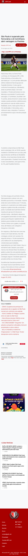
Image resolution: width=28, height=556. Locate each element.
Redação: (6, 45)
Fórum (3, 531)
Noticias (4, 525)
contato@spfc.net (6, 534)
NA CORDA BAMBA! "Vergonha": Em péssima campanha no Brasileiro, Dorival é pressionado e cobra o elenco (13, 325)
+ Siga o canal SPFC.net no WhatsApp (11, 51)
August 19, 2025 (6, 277)
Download (14, 297)
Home (3, 522)
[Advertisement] (14, 18)
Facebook (19, 522)
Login (3, 546)
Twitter (19, 524)
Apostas (4, 528)
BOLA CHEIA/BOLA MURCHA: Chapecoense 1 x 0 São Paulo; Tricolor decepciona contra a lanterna (12, 332)
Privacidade (5, 537)
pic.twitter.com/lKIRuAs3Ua (18, 271)
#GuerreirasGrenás (15, 269)
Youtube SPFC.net (6, 540)
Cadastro (4, 543)
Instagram (19, 527)
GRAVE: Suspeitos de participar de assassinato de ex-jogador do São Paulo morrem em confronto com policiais (13, 309)
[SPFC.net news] (14, 344)
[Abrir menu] (25, 1)
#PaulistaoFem (5, 271)
